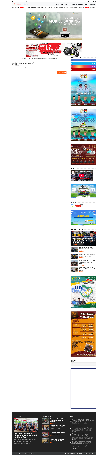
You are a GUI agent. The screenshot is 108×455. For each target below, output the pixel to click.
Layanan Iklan (47, 1)
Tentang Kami (87, 453)
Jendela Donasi (38, 1)
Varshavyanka (25, 67)
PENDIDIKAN (74, 4)
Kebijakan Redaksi (28, 1)
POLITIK (62, 4)
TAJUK (57, 4)
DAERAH (86, 4)
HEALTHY (80, 4)
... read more (84, 423)
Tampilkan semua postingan (50, 58)
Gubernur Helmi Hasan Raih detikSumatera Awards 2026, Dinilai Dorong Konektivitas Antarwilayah (81, 435)
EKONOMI (67, 4)
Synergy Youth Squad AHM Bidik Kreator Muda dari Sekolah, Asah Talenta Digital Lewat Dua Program (80, 442)
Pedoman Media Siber (69, 453)
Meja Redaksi (79, 453)
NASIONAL (92, 4)
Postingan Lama (62, 72)
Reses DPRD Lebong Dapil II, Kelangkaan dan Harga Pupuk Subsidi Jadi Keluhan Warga (26, 435)
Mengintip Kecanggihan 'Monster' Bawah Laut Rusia (23, 64)
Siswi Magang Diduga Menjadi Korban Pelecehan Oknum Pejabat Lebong (83, 427)
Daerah (60, 7)
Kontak (93, 453)
